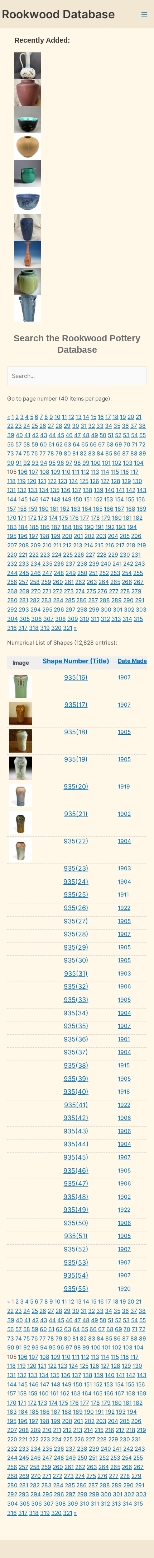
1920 (124, 1288)
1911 (123, 894)
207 (12, 545)
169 (141, 508)
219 (141, 545)
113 (95, 471)
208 (24, 545)
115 (115, 471)
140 (110, 490)
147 (44, 499)
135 (54, 490)
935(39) (76, 1078)
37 (133, 425)
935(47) (76, 1183)
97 (69, 462)
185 (34, 527)
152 (97, 499)
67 (101, 444)
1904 (124, 841)
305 (24, 619)
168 (130, 508)
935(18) (76, 732)
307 (48, 619)
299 (94, 609)
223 (45, 554)
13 (79, 416)
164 (87, 508)
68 (110, 444)
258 (35, 582)
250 (82, 573)
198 (44, 536)
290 (128, 600)
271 (46, 591)
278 (125, 591)
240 (106, 563)
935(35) (76, 1026)
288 (105, 600)
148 (56, 499)
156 (140, 499)
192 (110, 527)
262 (80, 582)
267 (139, 582)
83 (91, 453)
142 (130, 490)
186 (45, 527)
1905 (124, 732)
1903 (124, 868)
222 (34, 554)
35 (117, 425)
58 (26, 444)
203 (101, 536)
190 (89, 527)
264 (103, 582)
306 (36, 619)
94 (43, 462)
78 (50, 453)
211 (57, 545)
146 (34, 499)
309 (72, 619)
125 (84, 481)
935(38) (76, 1065)
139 (99, 490)
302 (129, 609)
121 (42, 481)
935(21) (76, 814)
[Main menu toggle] (144, 14)
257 (23, 582)
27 (51, 425)
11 (64, 416)
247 (47, 573)
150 (77, 499)
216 (109, 545)
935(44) (76, 1144)
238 (82, 563)
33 (100, 425)
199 (56, 536)
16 (101, 416)
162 (64, 508)
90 (10, 462)
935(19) (76, 759)
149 (67, 499)
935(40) (75, 1091)
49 (94, 435)
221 (23, 554)
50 (103, 435)
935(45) (75, 1157)
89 (142, 453)
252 (104, 573)
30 (75, 425)
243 (140, 563)
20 (130, 416)
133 (33, 490)
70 (127, 444)
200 (67, 536)
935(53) (76, 1262)
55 (142, 435)
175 (63, 517)
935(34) (75, 1013)
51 (111, 435)
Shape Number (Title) (76, 661)
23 (18, 425)
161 (54, 508)
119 (21, 481)
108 (44, 471)
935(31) (76, 973)
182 (138, 517)
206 (136, 536)
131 (11, 490)
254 (127, 573)
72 (142, 444)
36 (125, 425)
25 (35, 425)
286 (81, 600)
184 (23, 527)
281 (23, 600)
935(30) (76, 960)
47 (77, 435)
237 (71, 563)
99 (86, 462)
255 (138, 573)
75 (26, 453)
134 (44, 490)
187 (56, 527)
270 (36, 591)
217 (120, 545)
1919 (124, 786)
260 (58, 582)
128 (115, 481)
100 (96, 462)
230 (125, 554)
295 (47, 609)
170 (11, 517)
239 (94, 563)
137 (76, 490)
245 (24, 573)
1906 (124, 986)
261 (69, 582)
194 (132, 527)
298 (82, 609)
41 (27, 435)
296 (59, 609)
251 (93, 573)
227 (90, 554)
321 (67, 627)
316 (12, 627)
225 (68, 554)
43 (43, 435)
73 (10, 453)
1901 (124, 1039)
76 (34, 453)
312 (105, 619)
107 (33, 471)
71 (135, 444)
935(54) (75, 1275)
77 (42, 453)
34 (108, 425)
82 (83, 453)
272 (57, 591)
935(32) (76, 986)
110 (66, 471)
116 (124, 471)
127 (105, 481)
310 (84, 619)
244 (12, 573)
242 (128, 563)
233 (24, 563)
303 (141, 609)
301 (117, 609)
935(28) (76, 934)
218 (130, 545)
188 (67, 527)
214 (88, 545)
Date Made (132, 661)
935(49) (75, 1209)
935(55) (76, 1288)
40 (19, 435)
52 (118, 435)
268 (12, 591)
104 (139, 462)
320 (56, 627)
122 (52, 481)
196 (23, 536)
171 (22, 517)
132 (22, 490)
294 (35, 609)
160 (44, 508)
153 (108, 499)
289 (116, 600)
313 (116, 619)
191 (99, 527)
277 (114, 591)
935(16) (76, 677)
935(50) (76, 1223)
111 (76, 471)
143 (141, 490)
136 (66, 490)
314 (127, 619)
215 (99, 545)
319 (45, 627)
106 (23, 471)
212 (67, 545)
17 (108, 416)
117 (134, 471)
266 (127, 582)
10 (57, 416)
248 (59, 573)
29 (67, 425)
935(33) (76, 999)
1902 (124, 813)
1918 (124, 1091)
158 (22, 508)
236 (59, 563)
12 (71, 416)
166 (109, 508)
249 (71, 573)
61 (51, 444)
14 (86, 416)
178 (95, 517)
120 (32, 481)
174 (53, 517)
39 (10, 435)
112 (85, 471)
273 (69, 591)
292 (12, 609)
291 (139, 600)
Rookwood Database (58, 14)
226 (79, 554)
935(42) (75, 1118)
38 (142, 425)
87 (125, 453)
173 (42, 517)
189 (78, 527)
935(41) (76, 1105)
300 (106, 609)
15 (93, 416)
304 (12, 619)
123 (62, 481)
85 (108, 453)
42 (35, 435)
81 (75, 453)
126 (94, 481)
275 (91, 591)
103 (128, 462)
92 (26, 462)
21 (138, 416)
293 (24, 609)
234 (35, 563)
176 (74, 517)
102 (116, 462)
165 (97, 508)
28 (59, 425)
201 (78, 536)
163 (76, 508)
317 (23, 627)
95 (52, 462)
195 (11, 536)
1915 (124, 1065)
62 (59, 444)
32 (91, 425)
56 (10, 444)
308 (60, 619)
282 (35, 600)
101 (106, 462)
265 (115, 582)
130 (137, 481)
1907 (124, 677)
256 (12, 582)
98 (77, 462)
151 (88, 499)
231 (136, 554)
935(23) (76, 868)
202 (90, 536)
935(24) (75, 881)
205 (125, 536)
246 (35, 573)
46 (69, 435)
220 (12, 554)
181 (127, 517)
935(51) (76, 1236)
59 (35, 444)
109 (56, 471)
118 (11, 481)
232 (12, 563)
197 (33, 536)
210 (47, 545)
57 (18, 444)
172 (32, 517)
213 (77, 545)
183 (12, 527)
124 (73, 481)
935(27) (76, 921)
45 (60, 435)
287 (93, 600)
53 (126, 435)
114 (105, 471)
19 (123, 416)
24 (26, 425)
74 (18, 453)
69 (118, 444)
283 (46, 600)
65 (84, 444)
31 (84, 425)
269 (24, 591)
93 (35, 462)
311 (95, 619)
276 (102, 591)
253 (115, 573)
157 (11, 508)
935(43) (75, 1131)
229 (113, 554)
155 (129, 499)
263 (92, 582)
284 (58, 600)
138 (87, 490)
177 (84, 517)
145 (23, 499)
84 (100, 453)
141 (120, 490)
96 (60, 462)
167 (119, 508)
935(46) (75, 1170)
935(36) (76, 1039)
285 (70, 600)
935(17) (76, 704)
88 (134, 453)
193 (121, 527)
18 (115, 416)
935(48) (75, 1197)
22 (10, 425)
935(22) (76, 841)
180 (117, 517)
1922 (124, 907)
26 (42, 425)
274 (80, 591)
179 (106, 517)
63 (67, 444)
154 (119, 499)
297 (71, 609)
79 (59, 453)
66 (93, 444)
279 (136, 591)
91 (19, 462)
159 (33, 508)
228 (102, 554)
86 (117, 453)
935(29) (76, 947)
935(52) (76, 1249)
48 (86, 435)
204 (113, 536)
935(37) (76, 1052)
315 (138, 619)
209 (35, 545)
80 (67, 453)
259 (46, 582)
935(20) (76, 786)
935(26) (76, 908)
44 (52, 435)
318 (34, 627)
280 (12, 600)
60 (43, 444)
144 (12, 499)
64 (76, 444)
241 (117, 563)
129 (126, 481)
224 (57, 554)
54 (134, 435)
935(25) (76, 894)
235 (47, 563)
